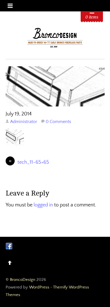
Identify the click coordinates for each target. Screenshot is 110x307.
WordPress (39, 287)
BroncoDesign (22, 279)
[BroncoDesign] (55, 46)
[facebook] (9, 246)
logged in (43, 205)
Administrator (23, 121)
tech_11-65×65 (29, 162)
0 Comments (58, 121)
